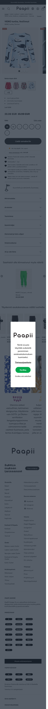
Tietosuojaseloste (23, 362)
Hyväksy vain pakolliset (23, 376)
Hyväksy (23, 370)
